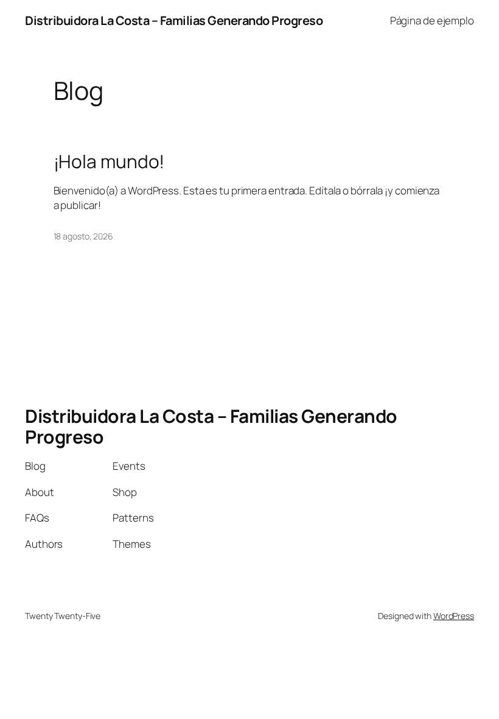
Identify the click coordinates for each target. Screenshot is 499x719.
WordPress (453, 616)
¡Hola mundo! (109, 161)
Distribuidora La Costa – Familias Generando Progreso (174, 20)
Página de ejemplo (432, 20)
